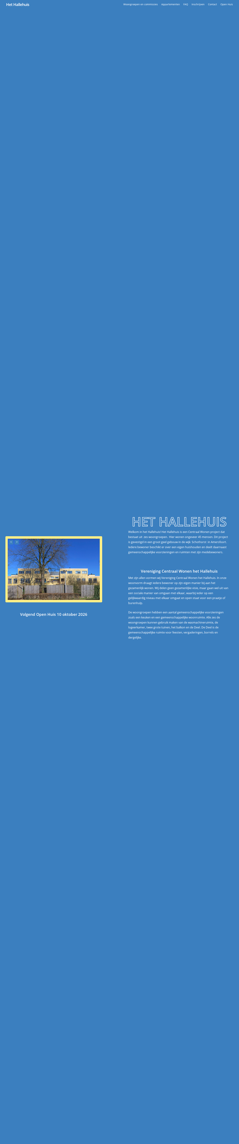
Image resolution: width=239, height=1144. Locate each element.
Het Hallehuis (17, 4)
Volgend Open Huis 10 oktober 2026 (53, 614)
